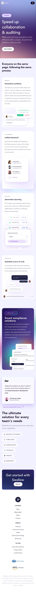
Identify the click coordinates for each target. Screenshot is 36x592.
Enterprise (18, 538)
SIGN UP (18, 484)
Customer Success (18, 529)
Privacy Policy (18, 550)
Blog (18, 509)
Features (18, 526)
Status (18, 515)
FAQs (18, 532)
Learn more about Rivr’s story (12, 407)
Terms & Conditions (18, 547)
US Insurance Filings (18, 535)
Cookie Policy (18, 553)
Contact (18, 518)
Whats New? (18, 512)
